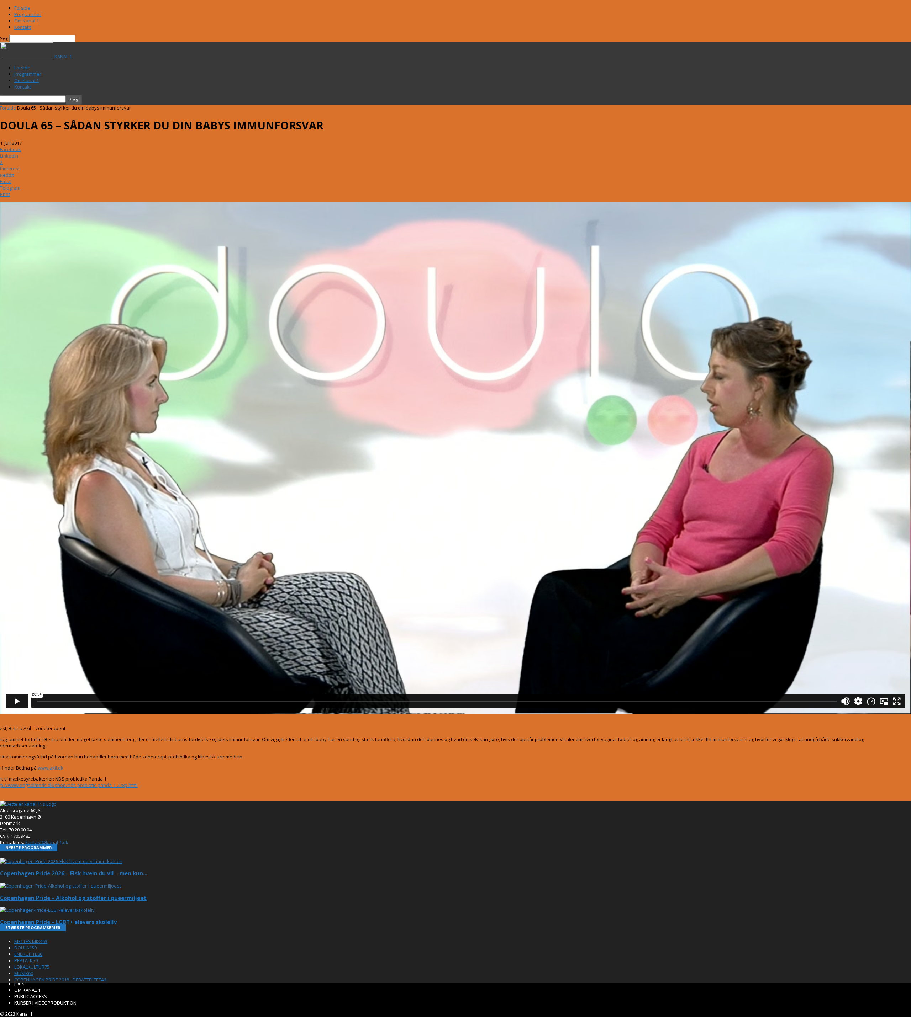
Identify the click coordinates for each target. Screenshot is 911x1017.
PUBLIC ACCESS (30, 996)
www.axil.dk (50, 768)
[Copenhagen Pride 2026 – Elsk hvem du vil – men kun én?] (61, 861)
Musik (23, 973)
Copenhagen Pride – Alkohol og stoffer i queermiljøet (73, 897)
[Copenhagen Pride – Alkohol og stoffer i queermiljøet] (60, 886)
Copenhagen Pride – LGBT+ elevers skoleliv (58, 922)
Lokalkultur (31, 967)
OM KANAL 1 (27, 990)
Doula (25, 947)
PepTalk (26, 960)
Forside (22, 8)
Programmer (27, 14)
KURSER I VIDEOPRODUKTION (45, 1003)
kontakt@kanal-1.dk (46, 842)
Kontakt (22, 27)
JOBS (19, 983)
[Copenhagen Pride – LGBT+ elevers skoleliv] (47, 910)
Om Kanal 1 (26, 20)
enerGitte (28, 954)
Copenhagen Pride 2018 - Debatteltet (60, 979)
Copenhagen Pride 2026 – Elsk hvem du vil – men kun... (73, 873)
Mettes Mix (30, 941)
